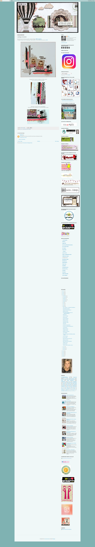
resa (69, 381)
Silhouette (75, 384)
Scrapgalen (75, 381)
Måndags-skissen (65, 311)
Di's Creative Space (65, 246)
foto (63, 384)
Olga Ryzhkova (64, 262)
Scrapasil (63, 270)
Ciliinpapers (63, 381)
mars (64, 346)
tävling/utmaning (71, 378)
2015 (63, 293)
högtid (67, 382)
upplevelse (73, 379)
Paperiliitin (64, 265)
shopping (73, 385)
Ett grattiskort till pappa (66, 308)
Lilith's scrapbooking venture (66, 254)
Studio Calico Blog (65, 273)
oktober (64, 298)
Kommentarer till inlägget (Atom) (27, 142)
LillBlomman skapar (65, 256)
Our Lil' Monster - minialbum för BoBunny (69, 307)
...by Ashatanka (64, 240)
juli (63, 302)
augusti (64, 301)
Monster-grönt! (65, 317)
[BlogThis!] (28, 127)
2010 (63, 354)
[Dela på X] (29, 127)
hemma (64, 383)
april (63, 306)
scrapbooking (64, 377)
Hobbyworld (63, 386)
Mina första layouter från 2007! (67, 338)
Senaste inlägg (20, 141)
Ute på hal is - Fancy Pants (71, 449)
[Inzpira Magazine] (69, 220)
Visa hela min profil (64, 42)
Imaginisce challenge (70, 425)
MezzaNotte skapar (65, 259)
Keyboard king (65, 343)
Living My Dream (65, 257)
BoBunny (63, 241)
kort (65, 378)
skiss (67, 379)
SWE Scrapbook (70, 380)
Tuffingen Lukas (65, 342)
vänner (67, 384)
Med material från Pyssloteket (67, 341)
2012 (63, 352)
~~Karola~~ (64, 251)
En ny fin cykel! (65, 337)
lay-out (75, 377)
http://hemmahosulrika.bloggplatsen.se (68, 100)
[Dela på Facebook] (30, 127)
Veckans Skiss (68, 385)
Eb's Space (64, 248)
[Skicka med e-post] (27, 127)
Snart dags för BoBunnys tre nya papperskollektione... (68, 313)
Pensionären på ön (65, 267)
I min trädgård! (65, 332)
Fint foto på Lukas (65, 321)
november (64, 297)
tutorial (71, 384)
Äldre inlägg (57, 141)
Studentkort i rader (65, 322)
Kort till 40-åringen (65, 318)
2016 (63, 292)
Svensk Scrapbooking (73, 386)
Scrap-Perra (69, 383)
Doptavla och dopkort (66, 331)
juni (63, 303)
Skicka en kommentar (22, 139)
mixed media (75, 383)
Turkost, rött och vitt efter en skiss (68, 345)
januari (64, 349)
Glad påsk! (64, 323)
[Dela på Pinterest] (31, 127)
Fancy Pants (64, 249)
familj (62, 380)
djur (67, 386)
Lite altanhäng (65, 327)
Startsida (38, 141)
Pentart (64, 385)
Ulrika (68, 36)
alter (64, 382)
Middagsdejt (65, 314)
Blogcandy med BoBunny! (70, 406)
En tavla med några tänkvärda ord (68, 326)
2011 (63, 353)
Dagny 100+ (64, 243)
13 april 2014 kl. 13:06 (23, 137)
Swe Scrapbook (64, 275)
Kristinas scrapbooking (73, 382)
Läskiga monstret (65, 330)
